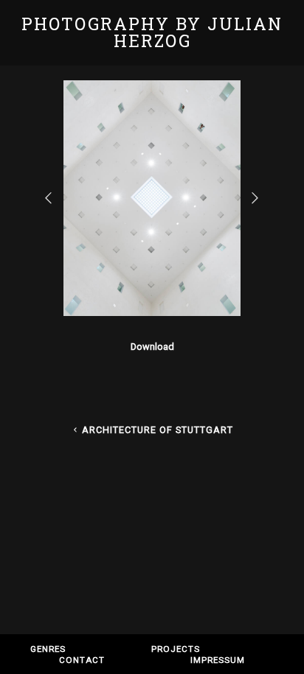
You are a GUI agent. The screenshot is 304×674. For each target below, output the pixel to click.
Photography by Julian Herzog (152, 32)
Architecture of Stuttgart (157, 429)
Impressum (217, 660)
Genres (48, 649)
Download (152, 346)
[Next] (256, 198)
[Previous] (49, 198)
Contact (82, 660)
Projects (175, 649)
